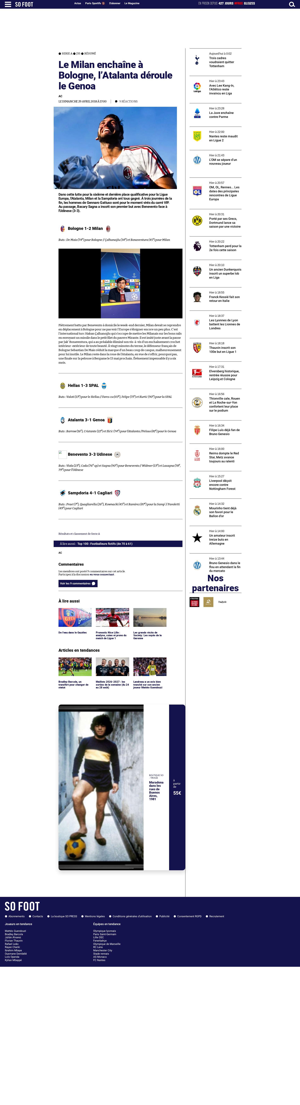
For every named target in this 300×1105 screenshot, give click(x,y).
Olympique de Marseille (106, 944)
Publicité (164, 916)
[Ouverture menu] (8, 4)
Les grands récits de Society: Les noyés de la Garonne (147, 612)
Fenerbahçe (100, 940)
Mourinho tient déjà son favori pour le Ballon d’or (213, 502)
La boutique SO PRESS (64, 916)
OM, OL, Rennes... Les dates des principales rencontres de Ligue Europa (215, 181)
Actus (77, 3)
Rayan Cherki (12, 947)
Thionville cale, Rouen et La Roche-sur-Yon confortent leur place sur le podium (214, 392)
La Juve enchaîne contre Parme (208, 104)
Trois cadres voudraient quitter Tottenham (209, 52)
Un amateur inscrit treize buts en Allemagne (210, 529)
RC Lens (98, 947)
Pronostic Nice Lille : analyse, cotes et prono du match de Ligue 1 (112, 612)
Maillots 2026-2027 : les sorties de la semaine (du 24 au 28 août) (111, 662)
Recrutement (216, 916)
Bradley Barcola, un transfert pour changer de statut (74, 662)
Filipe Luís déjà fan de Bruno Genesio (212, 422)
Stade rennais (101, 953)
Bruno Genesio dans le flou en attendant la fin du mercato (215, 557)
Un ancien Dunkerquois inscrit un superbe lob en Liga (211, 263)
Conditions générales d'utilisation (132, 916)
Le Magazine (131, 3)
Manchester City (102, 950)
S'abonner (114, 3)
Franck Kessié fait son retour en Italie (212, 289)
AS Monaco (100, 956)
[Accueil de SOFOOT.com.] (42, 4)
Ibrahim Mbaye (13, 950)
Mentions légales (95, 916)
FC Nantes (99, 960)
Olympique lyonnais (104, 931)
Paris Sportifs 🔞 (95, 3)
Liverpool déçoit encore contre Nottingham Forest (209, 474)
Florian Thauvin (14, 940)
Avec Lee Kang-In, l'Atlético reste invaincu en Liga (215, 79)
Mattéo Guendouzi (15, 931)
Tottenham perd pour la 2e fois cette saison (212, 240)
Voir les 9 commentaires (75, 583)
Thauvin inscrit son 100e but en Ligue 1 (213, 339)
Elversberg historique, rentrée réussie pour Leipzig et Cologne (213, 365)
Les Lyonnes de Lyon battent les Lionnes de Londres (214, 314)
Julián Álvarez (13, 937)
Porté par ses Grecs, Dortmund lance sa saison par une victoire (214, 212)
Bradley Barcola (14, 934)
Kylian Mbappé (13, 960)
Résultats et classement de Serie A (79, 534)
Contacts (37, 916)
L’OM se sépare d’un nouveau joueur (211, 151)
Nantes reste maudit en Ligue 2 (208, 128)
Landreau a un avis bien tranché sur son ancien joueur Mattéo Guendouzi (148, 662)
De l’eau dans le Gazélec (73, 609)
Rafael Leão (12, 944)
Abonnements (17, 916)
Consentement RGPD (189, 916)
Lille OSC (98, 937)
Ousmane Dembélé (16, 953)
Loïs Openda (12, 956)
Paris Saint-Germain (104, 934)
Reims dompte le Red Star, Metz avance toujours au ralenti (213, 447)
